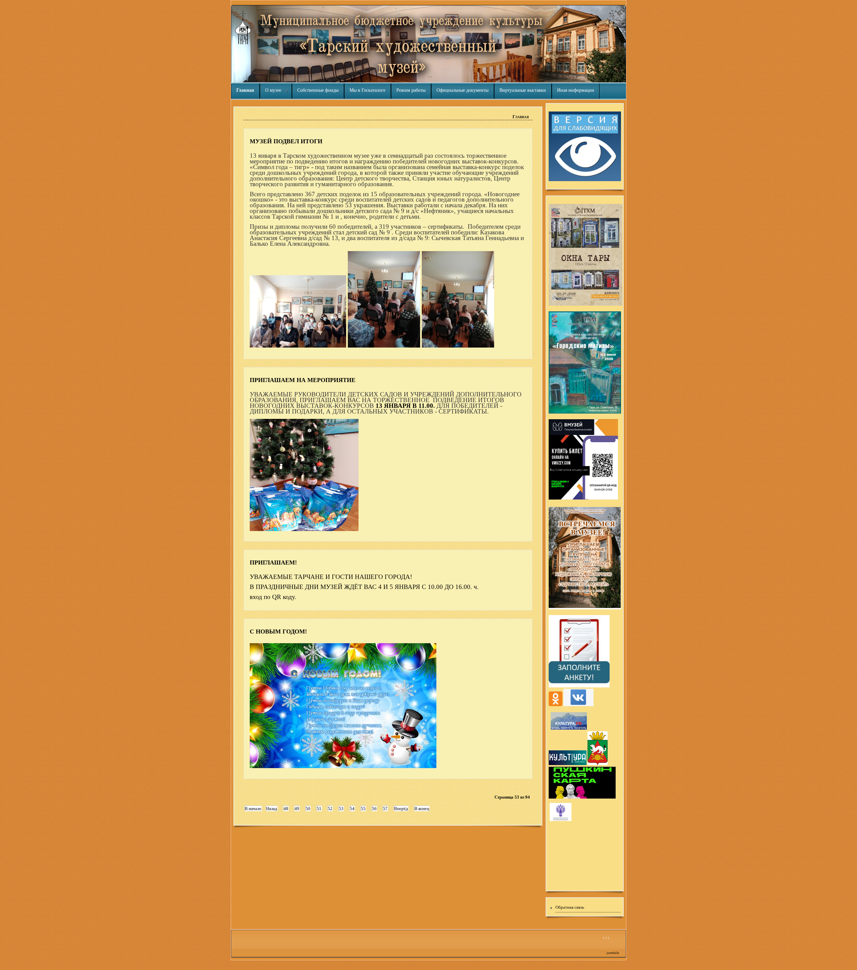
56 (374, 808)
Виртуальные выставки (522, 90)
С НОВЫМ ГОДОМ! (278, 631)
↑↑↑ (606, 937)
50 (308, 808)
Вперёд (401, 808)
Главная (245, 90)
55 (363, 808)
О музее (273, 90)
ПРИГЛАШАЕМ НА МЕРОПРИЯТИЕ (303, 380)
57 (385, 808)
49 (297, 808)
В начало (253, 808)
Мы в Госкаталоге (367, 90)
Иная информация (575, 90)
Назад (271, 808)
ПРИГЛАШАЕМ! (273, 562)
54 (352, 808)
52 (330, 808)
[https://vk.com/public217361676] (578, 705)
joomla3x (613, 953)
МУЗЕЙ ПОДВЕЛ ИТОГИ (286, 141)
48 (286, 808)
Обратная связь (569, 907)
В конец (421, 808)
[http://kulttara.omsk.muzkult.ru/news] (560, 820)
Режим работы (410, 90)
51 (319, 808)
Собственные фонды (317, 90)
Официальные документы (462, 90)
